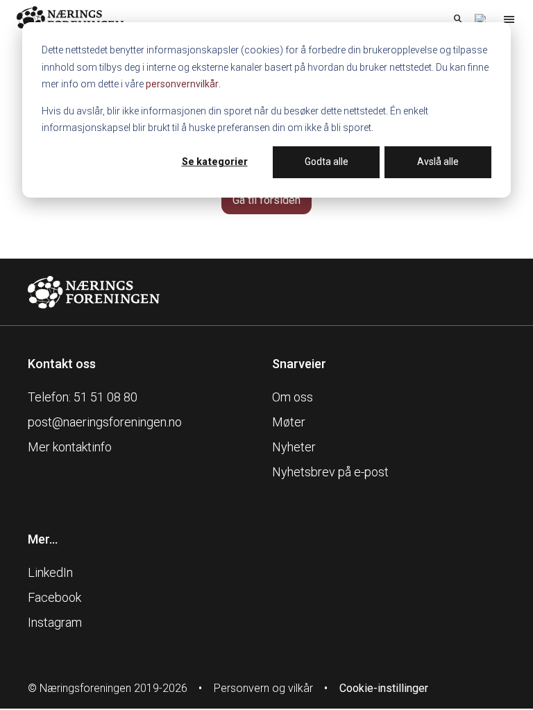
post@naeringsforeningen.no (105, 422)
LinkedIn (50, 572)
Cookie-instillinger (383, 688)
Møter (288, 422)
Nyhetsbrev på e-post (330, 472)
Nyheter (294, 447)
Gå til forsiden (266, 200)
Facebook (54, 597)
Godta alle (326, 161)
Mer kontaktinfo (70, 447)
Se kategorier (215, 161)
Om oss (292, 397)
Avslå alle (438, 161)
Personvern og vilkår (263, 688)
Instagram (55, 622)
